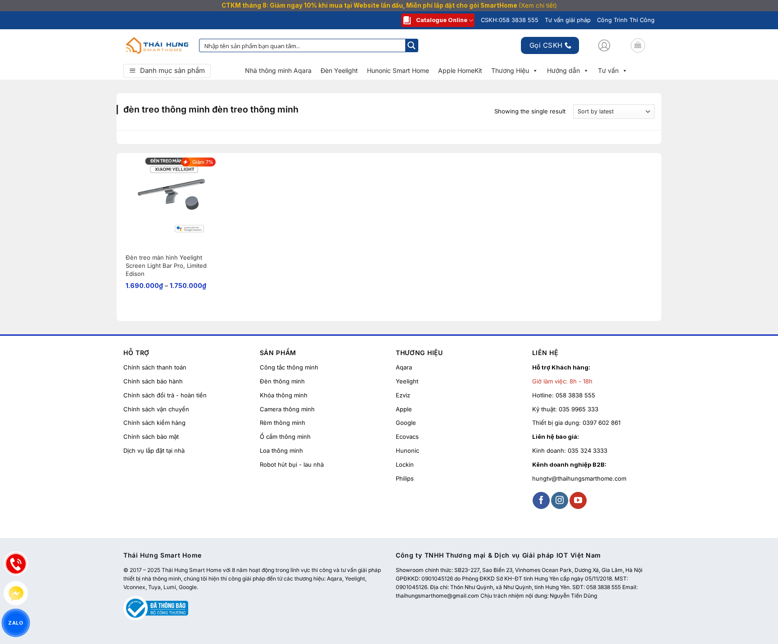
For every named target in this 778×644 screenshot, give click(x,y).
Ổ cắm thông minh (285, 436)
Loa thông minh (281, 450)
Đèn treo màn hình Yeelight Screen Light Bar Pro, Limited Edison (166, 265)
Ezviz (403, 395)
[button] (604, 45)
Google (406, 422)
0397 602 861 (601, 422)
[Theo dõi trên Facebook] (541, 500)
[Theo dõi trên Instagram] (559, 500)
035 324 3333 (587, 450)
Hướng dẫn (563, 70)
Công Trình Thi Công (626, 20)
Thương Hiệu (510, 70)
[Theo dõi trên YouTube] (578, 500)
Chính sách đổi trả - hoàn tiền (165, 395)
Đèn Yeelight (339, 70)
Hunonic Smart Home (398, 70)
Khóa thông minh (284, 395)
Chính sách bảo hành (153, 381)
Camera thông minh (287, 409)
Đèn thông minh (282, 381)
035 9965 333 (578, 409)
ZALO (16, 622)
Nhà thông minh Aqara (278, 70)
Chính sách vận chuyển (156, 409)
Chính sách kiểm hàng (154, 422)
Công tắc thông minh (289, 367)
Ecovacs (407, 436)
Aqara (404, 367)
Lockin (405, 464)
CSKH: (509, 20)
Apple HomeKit (460, 70)
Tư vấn (608, 70)
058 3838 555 (575, 395)
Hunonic (407, 450)
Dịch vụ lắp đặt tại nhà (154, 450)
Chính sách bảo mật (151, 436)
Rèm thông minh (282, 422)
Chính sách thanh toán (154, 367)
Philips (405, 478)
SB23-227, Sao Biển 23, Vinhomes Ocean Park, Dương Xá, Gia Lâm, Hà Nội (548, 570)
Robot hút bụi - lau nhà (292, 464)
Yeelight (407, 381)
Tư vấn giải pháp (568, 20)
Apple (404, 409)
